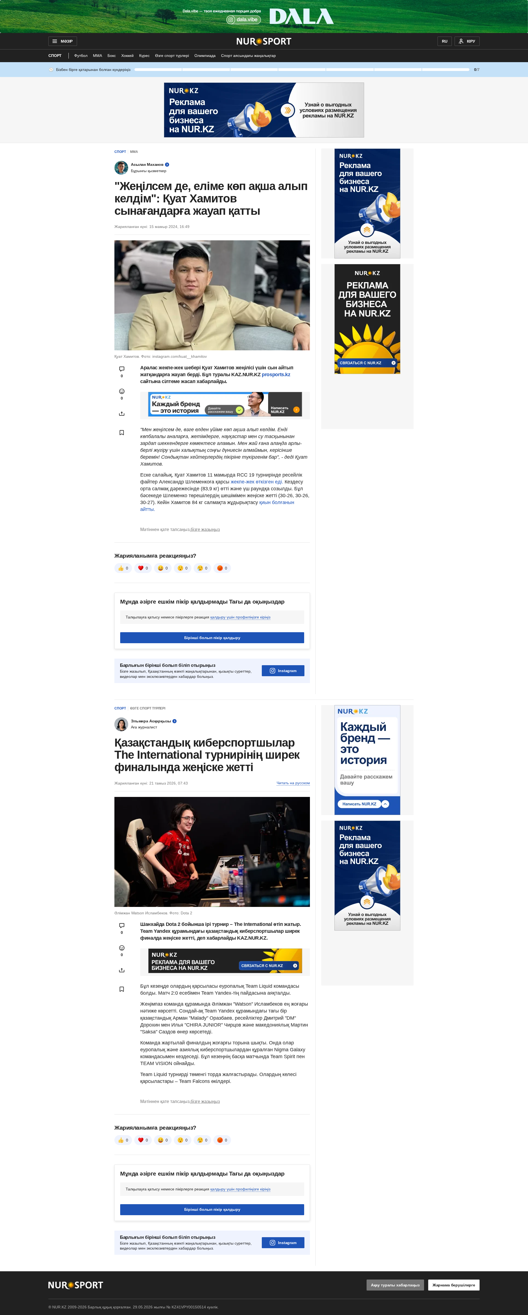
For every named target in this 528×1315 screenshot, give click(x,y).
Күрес (144, 55)
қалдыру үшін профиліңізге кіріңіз (240, 617)
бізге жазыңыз (205, 529)
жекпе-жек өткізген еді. (257, 482)
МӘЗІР (67, 41)
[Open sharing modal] (121, 413)
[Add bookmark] (122, 432)
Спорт (55, 55)
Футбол (80, 55)
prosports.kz (276, 374)
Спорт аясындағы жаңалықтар (248, 55)
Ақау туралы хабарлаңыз (395, 1285)
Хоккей (127, 55)
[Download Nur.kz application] (264, 16)
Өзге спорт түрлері (172, 55)
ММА (97, 55)
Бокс (112, 55)
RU (444, 41)
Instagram (287, 670)
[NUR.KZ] (264, 41)
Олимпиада (205, 55)
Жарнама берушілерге (454, 1285)
